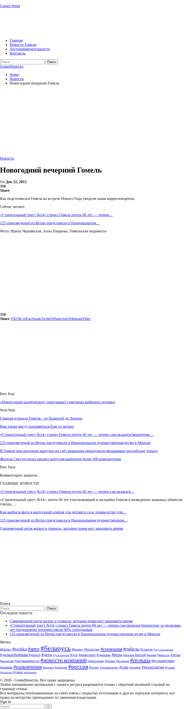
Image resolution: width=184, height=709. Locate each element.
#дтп (74, 655)
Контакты (18, 53)
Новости (7, 158)
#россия (78, 667)
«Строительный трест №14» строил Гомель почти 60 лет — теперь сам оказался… (67, 492)
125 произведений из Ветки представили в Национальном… (50, 223)
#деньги (34, 655)
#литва (175, 655)
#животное (87, 655)
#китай (140, 655)
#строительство (109, 667)
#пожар (110, 661)
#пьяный (6, 667)
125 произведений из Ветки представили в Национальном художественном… (64, 520)
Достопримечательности (30, 49)
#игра (117, 654)
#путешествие (162, 661)
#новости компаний (63, 660)
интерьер (30, 672)
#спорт (94, 667)
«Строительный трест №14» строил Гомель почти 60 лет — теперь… (56, 215)
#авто (34, 649)
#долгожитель (61, 655)
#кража (151, 655)
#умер (18, 672)
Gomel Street (10, 6)
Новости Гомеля (23, 45)
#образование (96, 661)
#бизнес (77, 649)
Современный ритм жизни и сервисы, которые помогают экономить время (61, 528)
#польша (140, 660)
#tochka (19, 649)
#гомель (146, 649)
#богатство (92, 649)
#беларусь (55, 648)
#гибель (131, 649)
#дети (46, 654)
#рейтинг (61, 667)
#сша (123, 667)
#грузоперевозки (163, 649)
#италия (128, 655)
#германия (111, 649)
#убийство (6, 672)
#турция (170, 667)
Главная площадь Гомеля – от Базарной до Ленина (41, 418)
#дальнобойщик (14, 655)
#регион (48, 667)
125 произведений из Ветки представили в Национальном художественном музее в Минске (85, 634)
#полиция (122, 661)
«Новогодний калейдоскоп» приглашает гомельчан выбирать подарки (57, 402)
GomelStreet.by (12, 66)
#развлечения (27, 667)
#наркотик (7, 661)
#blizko (5, 649)
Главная (16, 40)
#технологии (153, 667)
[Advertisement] (87, 23)
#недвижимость (27, 661)
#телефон (135, 667)
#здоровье (104, 655)
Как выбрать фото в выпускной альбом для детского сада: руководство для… (63, 512)
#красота (163, 655)
